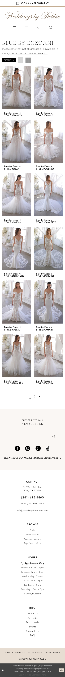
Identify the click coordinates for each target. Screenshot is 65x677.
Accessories (32, 534)
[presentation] (16, 87)
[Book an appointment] (26, 27)
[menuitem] (14, 27)
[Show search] (51, 27)
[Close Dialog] (3, 670)
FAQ (32, 635)
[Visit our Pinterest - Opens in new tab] (38, 448)
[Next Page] (39, 396)
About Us (32, 613)
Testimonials (32, 622)
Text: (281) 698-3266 (32, 503)
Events (32, 626)
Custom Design (32, 538)
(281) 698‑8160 (32, 497)
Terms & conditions (15, 652)
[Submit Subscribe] (52, 436)
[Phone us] (39, 27)
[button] (14, 27)
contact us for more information (28, 53)
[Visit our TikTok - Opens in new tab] (48, 448)
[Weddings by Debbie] (32, 16)
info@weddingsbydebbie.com (32, 510)
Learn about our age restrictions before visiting (32, 458)
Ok (61, 670)
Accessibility (53, 652)
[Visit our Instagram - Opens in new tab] (27, 448)
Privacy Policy (36, 652)
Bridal (32, 530)
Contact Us (32, 631)
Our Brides (32, 617)
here (44, 675)
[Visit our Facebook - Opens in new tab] (17, 448)
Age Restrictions (32, 543)
